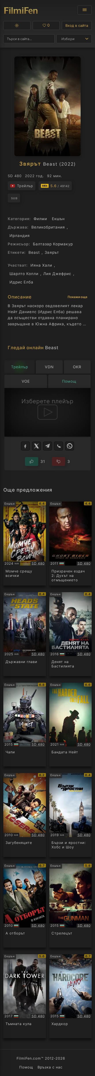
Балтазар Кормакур (53, 244)
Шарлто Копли (24, 273)
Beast (34, 252)
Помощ (26, 1067)
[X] (36, 446)
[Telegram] (47, 446)
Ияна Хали (41, 265)
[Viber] (58, 446)
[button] (16, 25)
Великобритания (48, 227)
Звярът (52, 252)
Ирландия (20, 235)
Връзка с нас (50, 1067)
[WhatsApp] (69, 446)
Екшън (58, 219)
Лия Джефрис (57, 273)
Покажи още (77, 297)
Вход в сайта (76, 25)
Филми (40, 219)
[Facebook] (25, 446)
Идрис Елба (21, 282)
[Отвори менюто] (85, 10)
